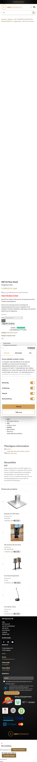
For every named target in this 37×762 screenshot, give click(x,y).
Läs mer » (4, 314)
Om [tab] (30, 353)
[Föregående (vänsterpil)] (0, 761)
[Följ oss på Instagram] (8, 642)
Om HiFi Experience (8, 626)
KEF (2, 338)
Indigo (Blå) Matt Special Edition (16, 451)
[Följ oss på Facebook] (4, 642)
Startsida (3, 19)
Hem (3, 622)
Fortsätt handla (9, 756)
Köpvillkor (6, 624)
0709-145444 (6, 670)
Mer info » (17, 520)
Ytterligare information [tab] (10, 345)
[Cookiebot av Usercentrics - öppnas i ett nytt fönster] (27, 348)
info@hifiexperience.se (8, 659)
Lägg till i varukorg (8, 323)
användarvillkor (28, 690)
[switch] (32, 388)
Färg (2, 317)
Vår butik (5, 628)
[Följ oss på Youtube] (12, 642)
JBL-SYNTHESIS (8, 549)
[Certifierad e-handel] (21, 711)
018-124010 (5, 664)
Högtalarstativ (17, 21)
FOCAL (6, 580)
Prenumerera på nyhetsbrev (11, 693)
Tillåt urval (18, 412)
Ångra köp (5, 634)
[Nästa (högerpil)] (2, 761)
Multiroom (6, 630)
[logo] (11, 7)
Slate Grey (14, 453)
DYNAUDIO (7, 518)
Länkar (4, 632)
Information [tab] (18, 353)
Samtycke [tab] (7, 353)
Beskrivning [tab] (6, 343)
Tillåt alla (18, 406)
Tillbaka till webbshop (19, 750)
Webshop (10, 19)
